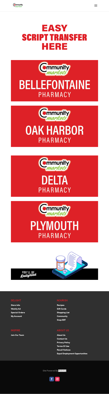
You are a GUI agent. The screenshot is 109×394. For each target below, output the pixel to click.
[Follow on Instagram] (57, 379)
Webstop (62, 371)
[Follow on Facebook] (51, 379)
